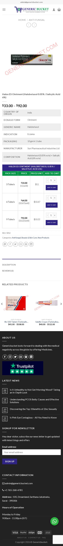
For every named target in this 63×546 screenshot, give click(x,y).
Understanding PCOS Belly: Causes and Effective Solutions (34, 401)
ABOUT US (22, 537)
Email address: (9, 447)
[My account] (53, 9)
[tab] (31, 260)
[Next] (60, 310)
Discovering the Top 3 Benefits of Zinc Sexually (33, 409)
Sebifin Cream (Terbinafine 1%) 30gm (46, 322)
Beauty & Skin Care (29, 238)
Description (9, 265)
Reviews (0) (7, 271)
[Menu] (4, 9)
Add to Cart (51, 187)
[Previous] (2, 310)
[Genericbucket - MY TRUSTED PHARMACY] (31, 10)
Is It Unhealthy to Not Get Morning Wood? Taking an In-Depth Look (35, 391)
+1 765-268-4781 (14, 490)
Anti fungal (37, 19)
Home (22, 19)
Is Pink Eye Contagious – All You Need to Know (33, 417)
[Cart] (59, 9)
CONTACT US (34, 537)
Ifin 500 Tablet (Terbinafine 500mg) (16, 322)
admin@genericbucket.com (19, 483)
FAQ (44, 537)
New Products (43, 238)
